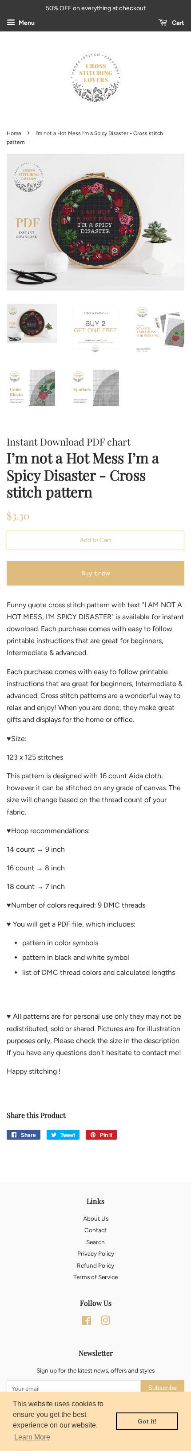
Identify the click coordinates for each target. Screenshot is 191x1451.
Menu (26, 23)
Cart (177, 23)
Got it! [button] (147, 1421)
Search (95, 1241)
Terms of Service (95, 1276)
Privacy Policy (95, 1253)
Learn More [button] (32, 1437)
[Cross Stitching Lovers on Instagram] (105, 1322)
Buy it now (95, 573)
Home (14, 133)
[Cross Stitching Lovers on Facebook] (86, 1322)
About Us (95, 1218)
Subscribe (162, 1388)
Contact (95, 1230)
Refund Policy (95, 1265)
